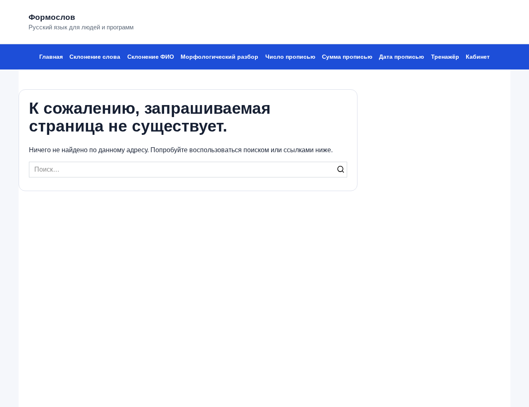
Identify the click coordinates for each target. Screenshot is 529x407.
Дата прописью (401, 56)
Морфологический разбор (219, 56)
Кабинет (478, 56)
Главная (51, 56)
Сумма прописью (347, 56)
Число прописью (290, 56)
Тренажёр (445, 56)
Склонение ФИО (150, 56)
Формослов (52, 17)
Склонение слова (94, 56)
